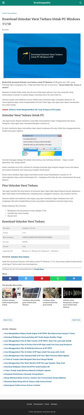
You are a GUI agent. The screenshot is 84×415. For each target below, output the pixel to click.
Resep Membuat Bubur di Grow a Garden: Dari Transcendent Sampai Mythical (35, 378)
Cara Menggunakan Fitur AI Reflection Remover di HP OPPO (28, 348)
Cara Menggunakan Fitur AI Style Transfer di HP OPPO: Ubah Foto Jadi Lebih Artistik (38, 341)
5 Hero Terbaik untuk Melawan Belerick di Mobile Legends (28, 370)
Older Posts (76, 320)
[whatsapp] (58, 278)
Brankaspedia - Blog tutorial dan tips (44, 412)
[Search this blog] (80, 3)
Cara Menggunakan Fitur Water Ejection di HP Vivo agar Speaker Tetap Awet (35, 363)
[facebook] (10, 278)
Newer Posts (8, 320)
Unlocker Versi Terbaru (20, 257)
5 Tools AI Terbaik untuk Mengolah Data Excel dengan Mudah (29, 359)
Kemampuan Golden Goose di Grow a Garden (22, 385)
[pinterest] (42, 278)
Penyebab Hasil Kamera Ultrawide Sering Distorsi (24, 374)
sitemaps (54, 404)
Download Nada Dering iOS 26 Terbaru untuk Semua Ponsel (28, 382)
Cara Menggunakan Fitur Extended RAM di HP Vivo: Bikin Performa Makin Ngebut (37, 356)
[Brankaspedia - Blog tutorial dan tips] (42, 3)
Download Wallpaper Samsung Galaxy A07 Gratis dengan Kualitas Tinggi (33, 337)
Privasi (47, 404)
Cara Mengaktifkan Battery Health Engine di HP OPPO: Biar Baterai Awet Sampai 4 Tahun (40, 333)
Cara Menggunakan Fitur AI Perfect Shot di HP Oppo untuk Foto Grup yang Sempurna (38, 345)
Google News (39, 269)
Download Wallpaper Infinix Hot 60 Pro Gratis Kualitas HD (27, 367)
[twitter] (26, 278)
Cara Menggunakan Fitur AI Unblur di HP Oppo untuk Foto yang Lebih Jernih (35, 352)
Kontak (29, 404)
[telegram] (74, 278)
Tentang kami (38, 404)
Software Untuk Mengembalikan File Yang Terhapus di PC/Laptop (35, 110)
